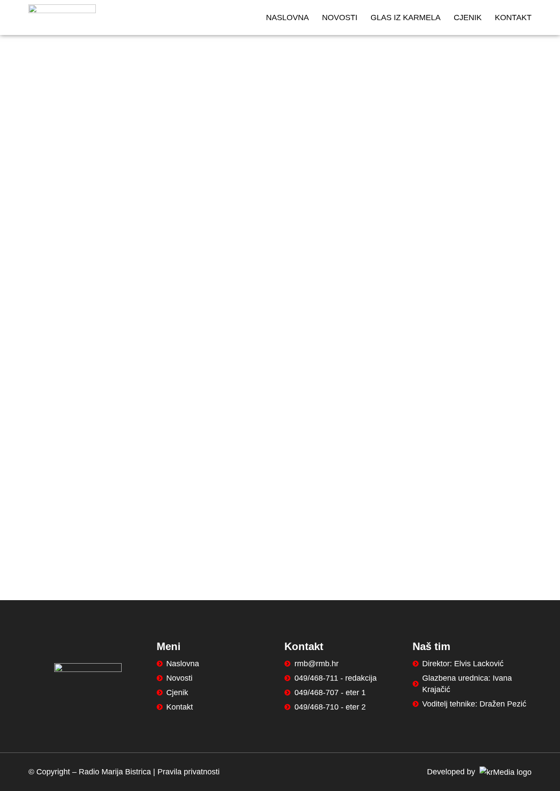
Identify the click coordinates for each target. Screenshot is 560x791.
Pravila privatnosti (189, 771)
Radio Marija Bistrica (115, 771)
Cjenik (468, 17)
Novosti (339, 17)
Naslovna (287, 17)
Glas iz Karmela (406, 17)
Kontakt (513, 17)
